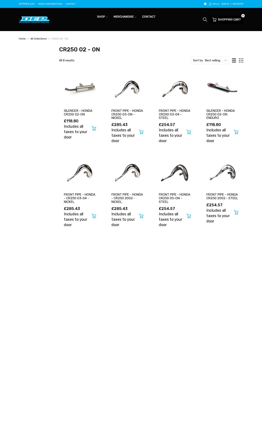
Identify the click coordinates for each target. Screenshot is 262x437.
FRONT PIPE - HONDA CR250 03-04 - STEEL (174, 114)
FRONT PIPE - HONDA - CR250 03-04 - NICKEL (79, 198)
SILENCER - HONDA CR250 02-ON (78, 112)
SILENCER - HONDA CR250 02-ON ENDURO (220, 114)
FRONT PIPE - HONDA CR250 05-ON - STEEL (174, 198)
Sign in (225, 4)
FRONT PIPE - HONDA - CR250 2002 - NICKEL (127, 198)
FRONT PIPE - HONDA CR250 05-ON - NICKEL (127, 114)
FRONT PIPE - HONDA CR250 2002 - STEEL (222, 196)
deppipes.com (26, 4)
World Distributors (50, 4)
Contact (71, 4)
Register (238, 4)
